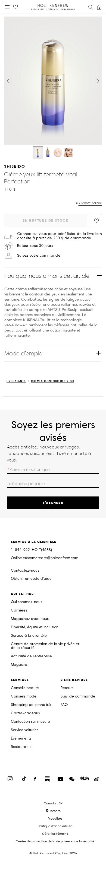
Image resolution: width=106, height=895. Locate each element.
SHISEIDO (14, 166)
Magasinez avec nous (30, 619)
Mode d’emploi (24, 353)
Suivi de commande (78, 697)
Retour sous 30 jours (35, 246)
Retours (67, 688)
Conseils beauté (25, 688)
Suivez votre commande (38, 255)
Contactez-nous (25, 570)
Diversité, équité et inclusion (34, 627)
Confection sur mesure (30, 722)
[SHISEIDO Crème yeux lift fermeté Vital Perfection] (38, 152)
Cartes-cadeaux (25, 713)
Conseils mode (23, 697)
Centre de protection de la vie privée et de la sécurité (45, 646)
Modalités (55, 818)
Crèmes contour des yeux (52, 381)
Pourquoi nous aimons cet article (46, 275)
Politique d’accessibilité (55, 826)
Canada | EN (53, 803)
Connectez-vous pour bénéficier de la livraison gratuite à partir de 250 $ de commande (59, 236)
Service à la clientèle (29, 636)
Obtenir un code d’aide (31, 579)
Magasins (19, 665)
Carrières (19, 611)
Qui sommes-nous (26, 602)
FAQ (64, 705)
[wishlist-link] (15, 7)
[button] (8, 81)
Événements (21, 739)
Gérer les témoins (55, 834)
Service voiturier (24, 730)
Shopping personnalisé (31, 705)
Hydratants (16, 381)
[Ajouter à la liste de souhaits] (96, 220)
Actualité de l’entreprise (31, 656)
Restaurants (21, 747)
